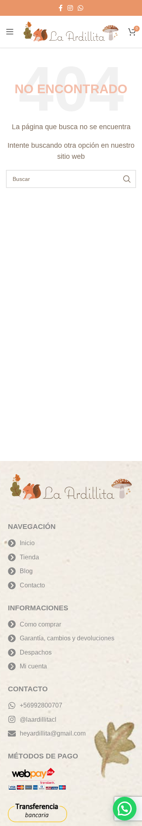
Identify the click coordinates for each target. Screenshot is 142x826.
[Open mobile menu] (10, 32)
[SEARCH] (127, 179)
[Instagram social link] (70, 7)
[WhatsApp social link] (80, 7)
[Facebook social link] (60, 7)
